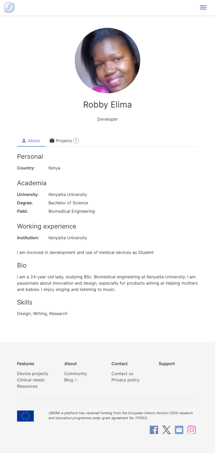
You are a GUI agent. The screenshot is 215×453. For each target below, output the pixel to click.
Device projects (32, 373)
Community (75, 373)
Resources (27, 386)
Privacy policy (125, 379)
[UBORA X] (166, 430)
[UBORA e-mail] (179, 430)
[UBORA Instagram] (191, 430)
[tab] (31, 141)
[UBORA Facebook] (154, 430)
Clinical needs (31, 379)
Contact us (122, 373)
